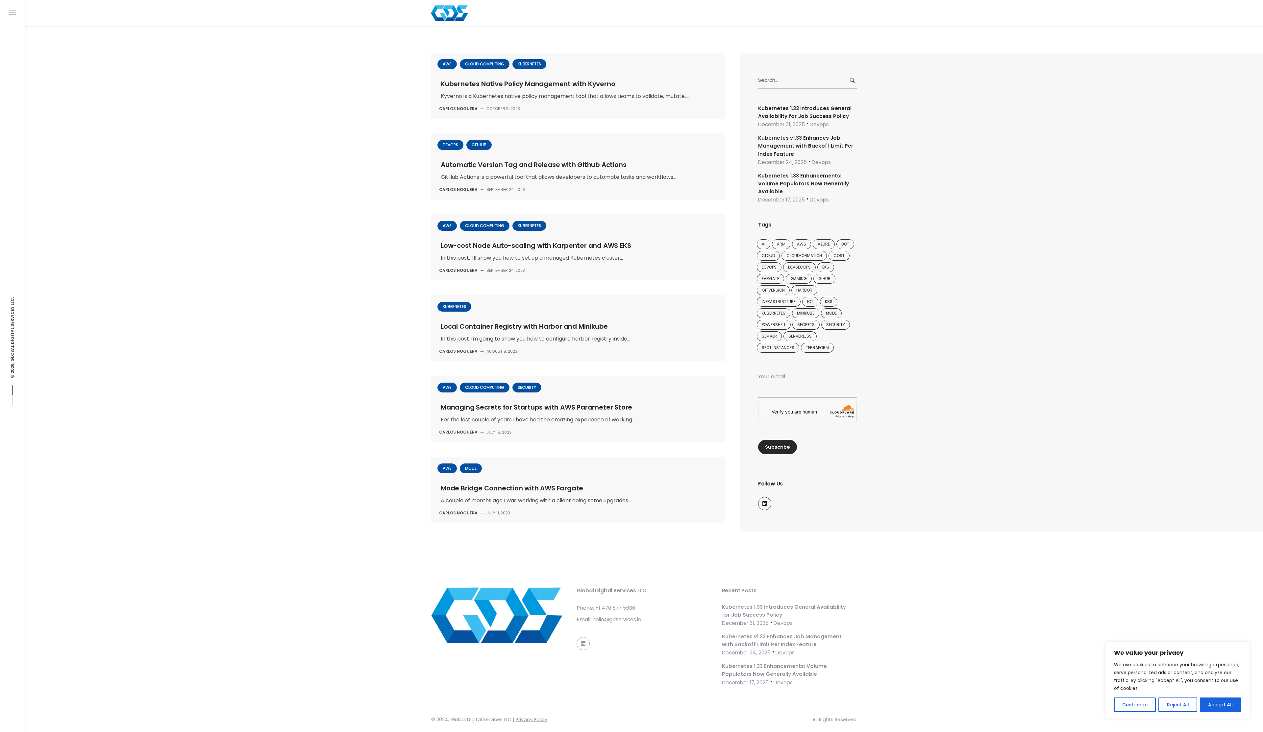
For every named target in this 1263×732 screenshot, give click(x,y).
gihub (824, 278)
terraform (817, 347)
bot (845, 244)
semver (769, 336)
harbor (804, 290)
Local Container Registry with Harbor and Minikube (524, 326)
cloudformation (804, 255)
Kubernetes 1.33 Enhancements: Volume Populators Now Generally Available (803, 183)
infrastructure (779, 301)
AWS (447, 64)
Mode (471, 468)
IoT (810, 301)
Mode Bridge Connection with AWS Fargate (512, 488)
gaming (799, 278)
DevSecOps (799, 267)
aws (801, 244)
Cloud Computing (484, 64)
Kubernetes (529, 64)
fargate (770, 278)
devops (769, 267)
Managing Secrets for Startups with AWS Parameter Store (536, 407)
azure (824, 244)
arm (781, 244)
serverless (800, 336)
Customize (1135, 704)
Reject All (1178, 704)
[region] (1177, 680)
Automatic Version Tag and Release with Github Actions (533, 164)
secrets (806, 324)
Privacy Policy (531, 719)
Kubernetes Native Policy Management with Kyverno (528, 83)
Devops (450, 145)
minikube (805, 313)
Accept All (1220, 704)
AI (763, 244)
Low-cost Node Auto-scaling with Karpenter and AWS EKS (536, 245)
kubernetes (773, 313)
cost (839, 255)
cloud (768, 255)
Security (527, 387)
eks (825, 267)
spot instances (778, 347)
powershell (774, 324)
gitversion (773, 290)
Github (479, 145)
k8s (828, 301)
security (835, 324)
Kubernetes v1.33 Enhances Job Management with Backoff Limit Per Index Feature (805, 145)
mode (831, 313)
